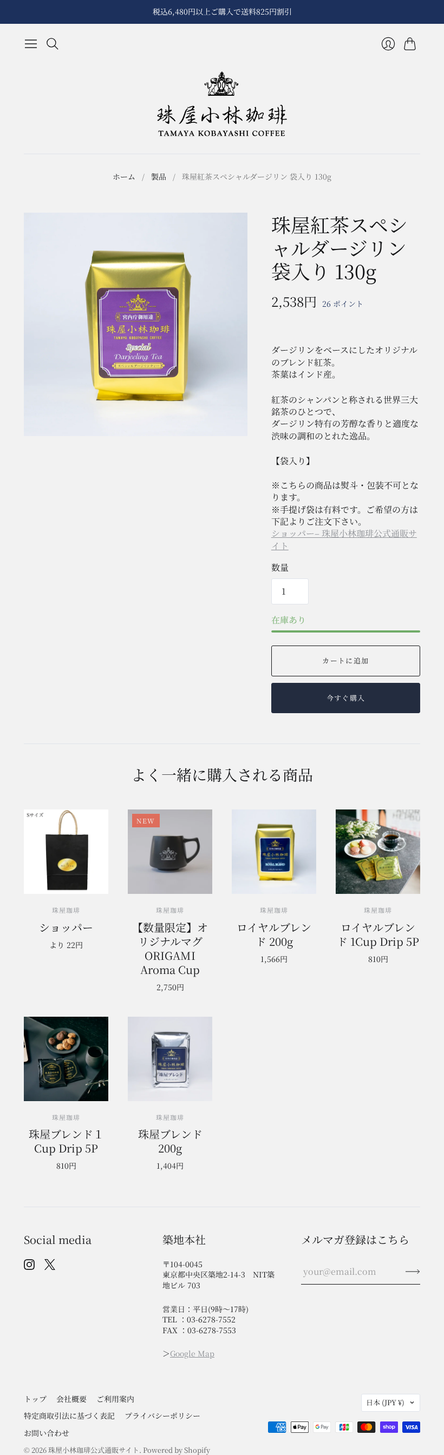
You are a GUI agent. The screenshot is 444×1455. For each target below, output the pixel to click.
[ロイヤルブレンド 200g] (274, 851)
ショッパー (66, 927)
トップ (35, 1398)
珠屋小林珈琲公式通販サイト (93, 1450)
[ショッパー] (66, 851)
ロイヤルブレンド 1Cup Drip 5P (378, 934)
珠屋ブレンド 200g (170, 1141)
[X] (49, 1266)
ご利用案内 (115, 1398)
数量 (280, 568)
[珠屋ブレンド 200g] (170, 1059)
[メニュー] (30, 43)
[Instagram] (29, 1266)
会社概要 (71, 1398)
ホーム (124, 177)
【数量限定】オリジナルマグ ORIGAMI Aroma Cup (170, 948)
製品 (158, 177)
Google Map (192, 1353)
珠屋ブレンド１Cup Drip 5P (66, 1141)
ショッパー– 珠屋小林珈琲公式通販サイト (344, 539)
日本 (385, 1402)
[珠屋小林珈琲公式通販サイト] (222, 104)
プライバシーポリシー (162, 1415)
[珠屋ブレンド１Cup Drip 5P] (66, 1059)
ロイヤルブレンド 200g (274, 934)
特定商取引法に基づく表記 (69, 1415)
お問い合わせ (46, 1432)
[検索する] (52, 44)
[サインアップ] (413, 1271)
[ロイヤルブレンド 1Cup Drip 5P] (378, 851)
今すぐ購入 (346, 698)
